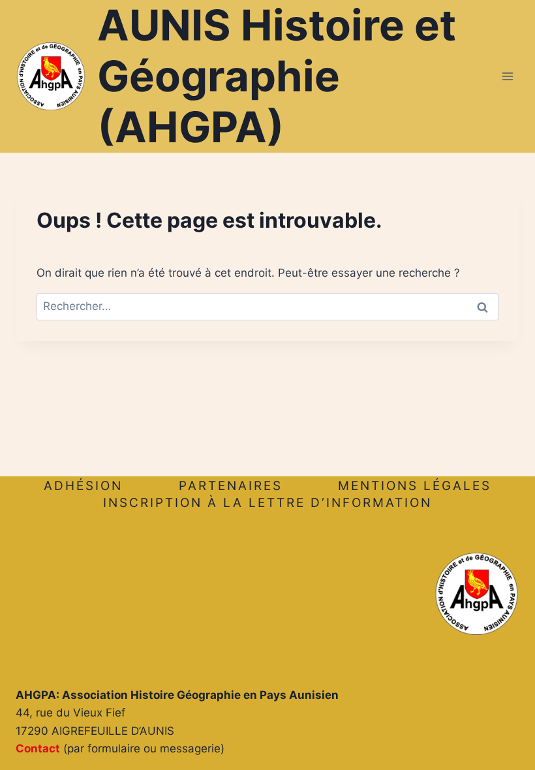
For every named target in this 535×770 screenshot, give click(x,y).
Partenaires (231, 485)
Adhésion (83, 485)
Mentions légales (414, 485)
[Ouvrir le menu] (507, 76)
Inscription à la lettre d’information (267, 502)
